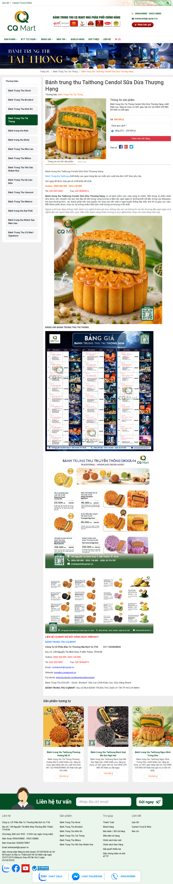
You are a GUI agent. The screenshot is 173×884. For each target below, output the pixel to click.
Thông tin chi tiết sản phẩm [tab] (60, 161)
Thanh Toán (108, 822)
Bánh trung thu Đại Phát (20, 211)
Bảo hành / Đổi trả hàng (114, 831)
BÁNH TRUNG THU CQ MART (60, 642)
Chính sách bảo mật (112, 840)
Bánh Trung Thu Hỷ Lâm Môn (20, 181)
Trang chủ (44, 71)
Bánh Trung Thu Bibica (19, 158)
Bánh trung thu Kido (18, 130)
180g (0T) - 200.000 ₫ (125, 130)
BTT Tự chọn (28, 39)
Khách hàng (77, 39)
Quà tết (5, 3)
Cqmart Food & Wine (22, 3)
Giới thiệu (93, 39)
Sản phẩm (10, 39)
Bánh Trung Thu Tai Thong (65, 71)
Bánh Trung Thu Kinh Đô (20, 109)
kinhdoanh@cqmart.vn (146, 18)
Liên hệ (107, 39)
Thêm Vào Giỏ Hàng (140, 138)
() (119, 39)
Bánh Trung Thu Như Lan (20, 149)
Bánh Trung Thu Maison (20, 201)
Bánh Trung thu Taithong (57, 176)
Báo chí (135, 831)
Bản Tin (61, 39)
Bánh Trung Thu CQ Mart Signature (21, 234)
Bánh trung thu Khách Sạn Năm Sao (21, 222)
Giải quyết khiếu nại (112, 849)
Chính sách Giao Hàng (113, 844)
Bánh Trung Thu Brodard (20, 100)
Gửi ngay (147, 802)
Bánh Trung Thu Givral (19, 90)
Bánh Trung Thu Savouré (20, 192)
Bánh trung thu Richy (18, 140)
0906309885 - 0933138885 (148, 13)
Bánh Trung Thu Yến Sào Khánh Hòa (20, 169)
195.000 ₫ (63, 776)
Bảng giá (46, 39)
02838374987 (23, 843)
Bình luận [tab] (82, 161)
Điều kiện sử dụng (111, 835)
